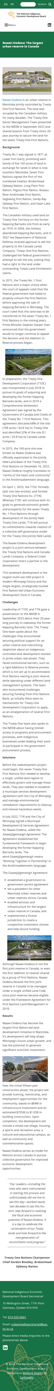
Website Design (33, 1373)
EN (6, 4)
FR (12, 4)
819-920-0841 (17, 1317)
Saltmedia (26, 1377)
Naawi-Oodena (12, 100)
